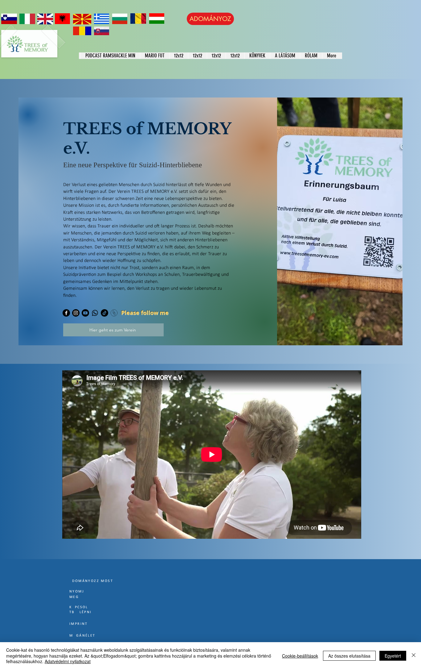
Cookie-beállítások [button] (300, 656)
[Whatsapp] (95, 313)
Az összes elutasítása (349, 656)
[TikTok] (104, 313)
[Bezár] (413, 655)
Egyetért (393, 656)
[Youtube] (85, 313)
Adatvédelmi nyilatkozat (68, 661)
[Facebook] (66, 313)
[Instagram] (76, 313)
